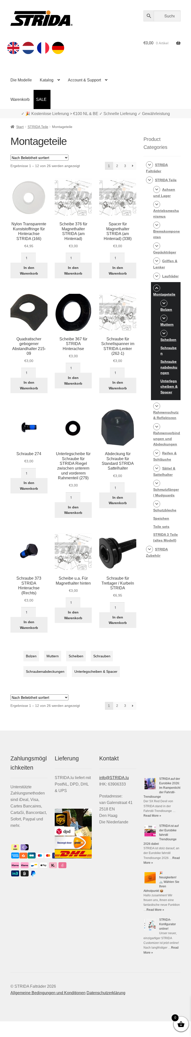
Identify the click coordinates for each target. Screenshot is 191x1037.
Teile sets (161, 527)
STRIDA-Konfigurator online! (167, 924)
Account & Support (84, 80)
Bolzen (31, 656)
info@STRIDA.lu (114, 778)
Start (20, 127)
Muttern (53, 656)
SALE (41, 99)
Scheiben (76, 656)
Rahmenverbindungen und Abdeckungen (166, 438)
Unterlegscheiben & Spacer (95, 671)
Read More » (152, 815)
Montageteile (164, 294)
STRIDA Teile (38, 127)
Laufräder (170, 276)
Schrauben (101, 656)
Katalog (46, 80)
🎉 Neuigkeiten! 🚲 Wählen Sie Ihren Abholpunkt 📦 (161, 882)
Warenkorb (20, 99)
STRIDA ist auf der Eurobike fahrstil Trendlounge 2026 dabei (161, 835)
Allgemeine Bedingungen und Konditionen (48, 993)
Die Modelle (21, 80)
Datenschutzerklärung (106, 993)
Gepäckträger (164, 252)
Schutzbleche (164, 510)
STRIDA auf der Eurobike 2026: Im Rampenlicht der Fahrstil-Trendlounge (161, 787)
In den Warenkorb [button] (29, 270)
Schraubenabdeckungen (45, 671)
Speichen (161, 518)
